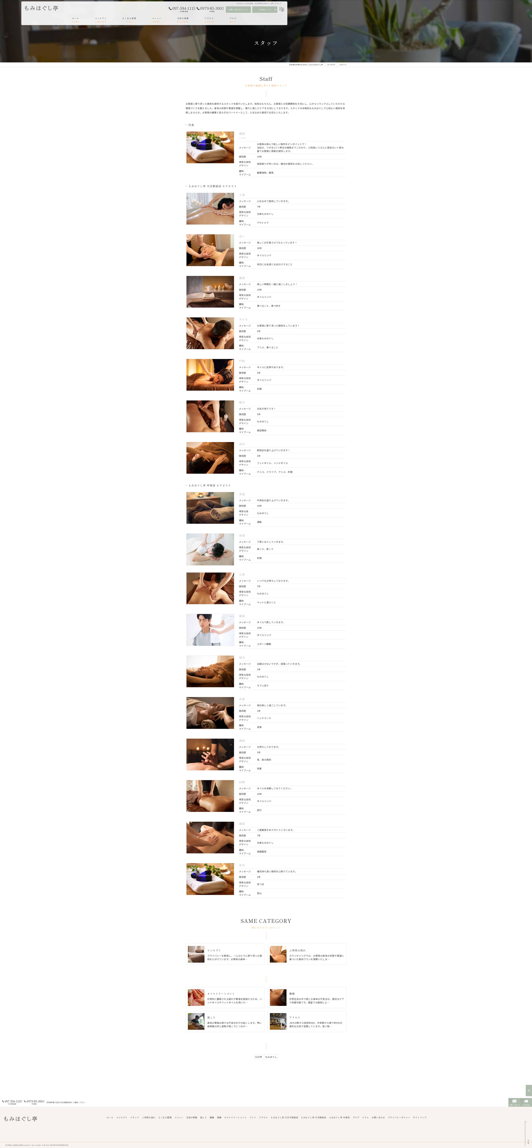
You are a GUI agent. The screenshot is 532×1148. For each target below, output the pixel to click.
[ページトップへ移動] (527, 1134)
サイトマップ (419, 1117)
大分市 (258, 1057)
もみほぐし (271, 1057)
